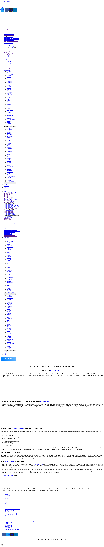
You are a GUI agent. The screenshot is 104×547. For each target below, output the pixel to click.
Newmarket (9, 103)
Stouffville (9, 114)
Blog (5, 354)
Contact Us (6, 353)
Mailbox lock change (9, 35)
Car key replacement (9, 46)
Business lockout (8, 49)
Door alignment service (9, 64)
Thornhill (9, 123)
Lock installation (8, 33)
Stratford (9, 118)
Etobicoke (9, 81)
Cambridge (9, 82)
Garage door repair (8, 37)
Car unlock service (8, 43)
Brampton (9, 71)
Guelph (8, 85)
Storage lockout (7, 52)
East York (9, 105)
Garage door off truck (9, 40)
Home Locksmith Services (10, 25)
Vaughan (9, 89)
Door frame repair (8, 65)
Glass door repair (8, 66)
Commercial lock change (10, 55)
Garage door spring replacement (11, 38)
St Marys (9, 122)
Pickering (9, 104)
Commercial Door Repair (10, 61)
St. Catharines (10, 115)
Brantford (9, 86)
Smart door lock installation (10, 68)
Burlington (9, 92)
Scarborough (10, 79)
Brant (8, 111)
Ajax (8, 99)
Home (5, 190)
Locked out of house (9, 31)
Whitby (8, 97)
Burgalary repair (7, 60)
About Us (6, 351)
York (8, 96)
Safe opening (7, 51)
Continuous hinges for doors (10, 62)
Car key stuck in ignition (9, 47)
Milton (8, 100)
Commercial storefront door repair (12, 63)
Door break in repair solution (11, 58)
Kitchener (9, 83)
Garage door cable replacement (11, 39)
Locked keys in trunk (9, 45)
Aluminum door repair (9, 59)
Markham (9, 88)
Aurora (8, 108)
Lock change (7, 27)
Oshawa (9, 101)
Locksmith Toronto (38, 464)
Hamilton (9, 75)
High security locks (8, 30)
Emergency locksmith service (11, 32)
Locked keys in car (8, 44)
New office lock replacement (11, 54)
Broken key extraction (9, 34)
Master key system (8, 53)
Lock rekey (6, 28)
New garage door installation (11, 41)
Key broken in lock (8, 53)
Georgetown (10, 110)
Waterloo (9, 93)
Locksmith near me (8, 26)
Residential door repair (9, 67)
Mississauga (9, 72)
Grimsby (9, 121)
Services (6, 191)
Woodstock (9, 112)
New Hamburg (10, 125)
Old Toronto (10, 74)
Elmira (8, 116)
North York (9, 78)
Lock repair (6, 29)
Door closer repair (8, 50)
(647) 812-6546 (56, 370)
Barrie (8, 107)
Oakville (9, 90)
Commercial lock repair (9, 56)
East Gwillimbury (11, 119)
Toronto (9, 77)
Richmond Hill (10, 94)
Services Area (7, 237)
